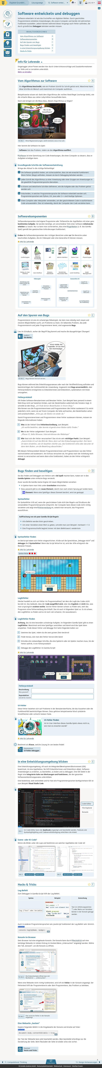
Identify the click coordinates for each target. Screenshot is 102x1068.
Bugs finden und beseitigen (30, 45)
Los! (50, 589)
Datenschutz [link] (58, 1066)
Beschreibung (24, 691)
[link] (51, 1061)
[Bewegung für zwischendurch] (97, 1059)
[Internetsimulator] (7, 14)
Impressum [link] (67, 1066)
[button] (20, 558)
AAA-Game (39, 874)
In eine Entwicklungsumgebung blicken (35, 48)
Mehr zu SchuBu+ (25, 72)
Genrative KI (29, 874)
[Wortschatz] (7, 24)
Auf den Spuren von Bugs (29, 42)
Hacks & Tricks (25, 51)
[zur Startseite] (3, 3)
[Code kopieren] (68, 917)
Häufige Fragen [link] (77, 1066)
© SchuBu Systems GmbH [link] (27, 1066)
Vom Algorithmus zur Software (31, 36)
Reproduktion (25, 696)
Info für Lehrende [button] (26, 242)
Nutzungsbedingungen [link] (45, 1066)
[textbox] (62, 690)
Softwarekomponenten (28, 39)
